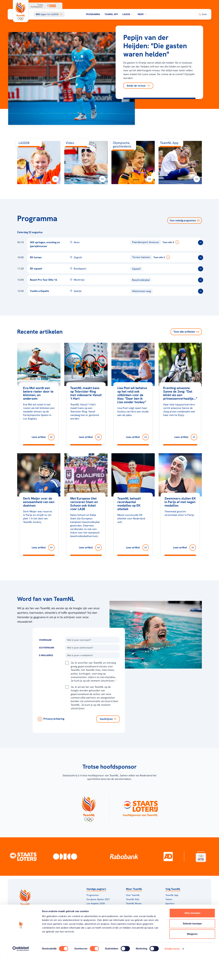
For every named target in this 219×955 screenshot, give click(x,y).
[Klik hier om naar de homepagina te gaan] (21, 11)
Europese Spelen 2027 (98, 899)
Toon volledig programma (183, 220)
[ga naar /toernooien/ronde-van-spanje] (200, 291)
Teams (168, 899)
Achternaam (46, 647)
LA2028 (126, 14)
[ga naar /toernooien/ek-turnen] (200, 257)
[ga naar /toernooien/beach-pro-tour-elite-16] (200, 280)
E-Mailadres (46, 655)
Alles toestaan (192, 913)
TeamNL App (111, 14)
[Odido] (65, 856)
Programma (93, 14)
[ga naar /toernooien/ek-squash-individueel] (200, 268)
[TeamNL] (88, 808)
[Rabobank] (124, 856)
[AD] (168, 856)
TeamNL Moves (134, 903)
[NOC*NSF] (201, 856)
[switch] (94, 948)
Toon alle (184, 331)
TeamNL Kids (132, 899)
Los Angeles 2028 (96, 903)
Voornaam (45, 639)
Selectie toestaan (192, 923)
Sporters (169, 903)
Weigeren (192, 934)
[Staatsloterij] (23, 856)
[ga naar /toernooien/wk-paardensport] (200, 242)
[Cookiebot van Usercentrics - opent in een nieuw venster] (21, 948)
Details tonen (172, 948)
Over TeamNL (133, 895)
